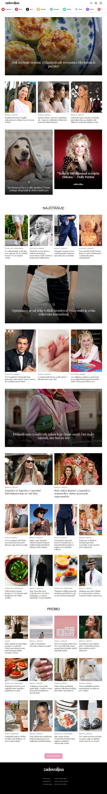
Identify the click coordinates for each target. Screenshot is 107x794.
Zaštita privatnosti (61, 781)
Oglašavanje (47, 784)
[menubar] (96, 3)
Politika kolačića (60, 784)
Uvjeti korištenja (60, 778)
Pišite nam (46, 778)
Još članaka (53, 756)
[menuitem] (96, 3)
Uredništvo (47, 781)
